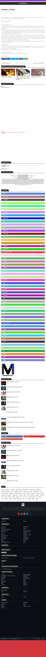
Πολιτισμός (5, 261)
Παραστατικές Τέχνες (7, 252)
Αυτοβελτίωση (25, 537)
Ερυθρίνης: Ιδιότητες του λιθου (12, 407)
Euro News (5, 292)
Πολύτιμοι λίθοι (25, 526)
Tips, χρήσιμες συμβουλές (5, 529)
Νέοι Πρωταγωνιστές (26, 578)
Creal (4, 286)
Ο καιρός (2, 606)
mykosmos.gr (23, 185)
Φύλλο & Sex (3, 531)
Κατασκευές (5, 230)
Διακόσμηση (32, 489)
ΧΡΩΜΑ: (2, 21)
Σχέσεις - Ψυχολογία (26, 530)
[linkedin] (27, 514)
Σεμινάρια (5, 267)
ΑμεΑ (4, 193)
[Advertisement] (23, 122)
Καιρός (4, 227)
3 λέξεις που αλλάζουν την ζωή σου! (13, 465)
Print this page (3, 552)
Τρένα (24, 590)
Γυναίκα (24, 597)
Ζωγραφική (5, 224)
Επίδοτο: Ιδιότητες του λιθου (12, 412)
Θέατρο (24, 579)
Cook (25, 495)
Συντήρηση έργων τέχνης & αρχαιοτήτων (8, 575)
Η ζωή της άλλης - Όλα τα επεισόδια (13, 391)
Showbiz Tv (3, 541)
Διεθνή (2, 605)
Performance (3, 584)
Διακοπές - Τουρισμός (27, 534)
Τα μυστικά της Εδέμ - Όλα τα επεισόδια (14, 386)
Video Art (5, 353)
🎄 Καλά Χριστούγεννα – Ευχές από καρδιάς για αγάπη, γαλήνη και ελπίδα (21, 427)
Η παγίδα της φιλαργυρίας (6, 76)
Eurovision (5, 295)
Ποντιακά (5, 264)
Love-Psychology (7, 323)
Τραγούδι (25, 582)
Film (4, 298)
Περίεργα (5, 258)
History (4, 307)
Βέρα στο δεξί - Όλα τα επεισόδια (13, 381)
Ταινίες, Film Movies (4, 558)
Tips (3, 347)
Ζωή (24, 529)
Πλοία (2, 591)
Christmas (5, 279)
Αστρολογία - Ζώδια (26, 531)
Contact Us (43, 638)
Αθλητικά (2, 607)
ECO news (5, 289)
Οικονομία (6, 493)
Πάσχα (4, 255)
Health (4, 304)
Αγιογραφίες (3, 133)
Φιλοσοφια (5, 270)
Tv (3, 350)
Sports (4, 338)
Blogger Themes (9, 638)
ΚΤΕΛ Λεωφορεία (4, 590)
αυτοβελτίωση (6, 202)
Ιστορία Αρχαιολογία (26, 574)
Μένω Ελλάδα (6, 236)
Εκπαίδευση (5, 218)
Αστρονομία (5, 199)
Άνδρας (2, 597)
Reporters (5, 335)
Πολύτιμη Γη (6, 56)
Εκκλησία (5, 215)
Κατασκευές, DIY (26, 575)
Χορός (2, 583)
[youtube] (12, 439)
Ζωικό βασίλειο (26, 538)
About (39, 638)
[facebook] (12, 436)
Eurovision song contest (5, 542)
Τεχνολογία (25, 535)
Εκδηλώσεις (5, 212)
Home (36, 638)
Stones (4, 341)
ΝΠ (3, 242)
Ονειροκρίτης (6, 249)
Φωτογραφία (5, 273)
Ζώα (3, 221)
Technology (5, 344)
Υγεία (2, 533)
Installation (25, 584)
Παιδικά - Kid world (4, 535)
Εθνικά (24, 603)
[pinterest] (34, 436)
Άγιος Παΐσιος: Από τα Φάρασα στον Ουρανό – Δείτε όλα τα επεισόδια (20, 422)
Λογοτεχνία (5, 233)
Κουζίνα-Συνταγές (4, 530)
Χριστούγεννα (3, 537)
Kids (4, 316)
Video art (24, 583)
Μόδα (4, 239)
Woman (33, 498)
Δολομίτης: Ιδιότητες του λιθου (12, 475)
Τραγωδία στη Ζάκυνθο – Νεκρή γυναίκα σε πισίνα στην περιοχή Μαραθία (22, 78)
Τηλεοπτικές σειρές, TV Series (28, 558)
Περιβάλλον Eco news (27, 606)
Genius (4, 301)
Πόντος (24, 605)
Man (3, 326)
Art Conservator (6, 276)
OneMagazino (23, 3)
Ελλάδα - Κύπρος (4, 602)
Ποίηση (2, 579)
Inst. (4, 313)
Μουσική (2, 582)
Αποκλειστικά (6, 196)
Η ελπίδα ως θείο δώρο (36, 76)
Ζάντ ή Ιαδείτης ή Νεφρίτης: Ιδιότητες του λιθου (16, 417)
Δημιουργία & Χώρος (25, 489)
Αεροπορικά (25, 591)
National (5, 329)
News (4, 332)
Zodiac (4, 360)
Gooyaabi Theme (20, 638)
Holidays (5, 310)
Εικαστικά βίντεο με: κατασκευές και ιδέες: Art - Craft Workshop (13, 132)
